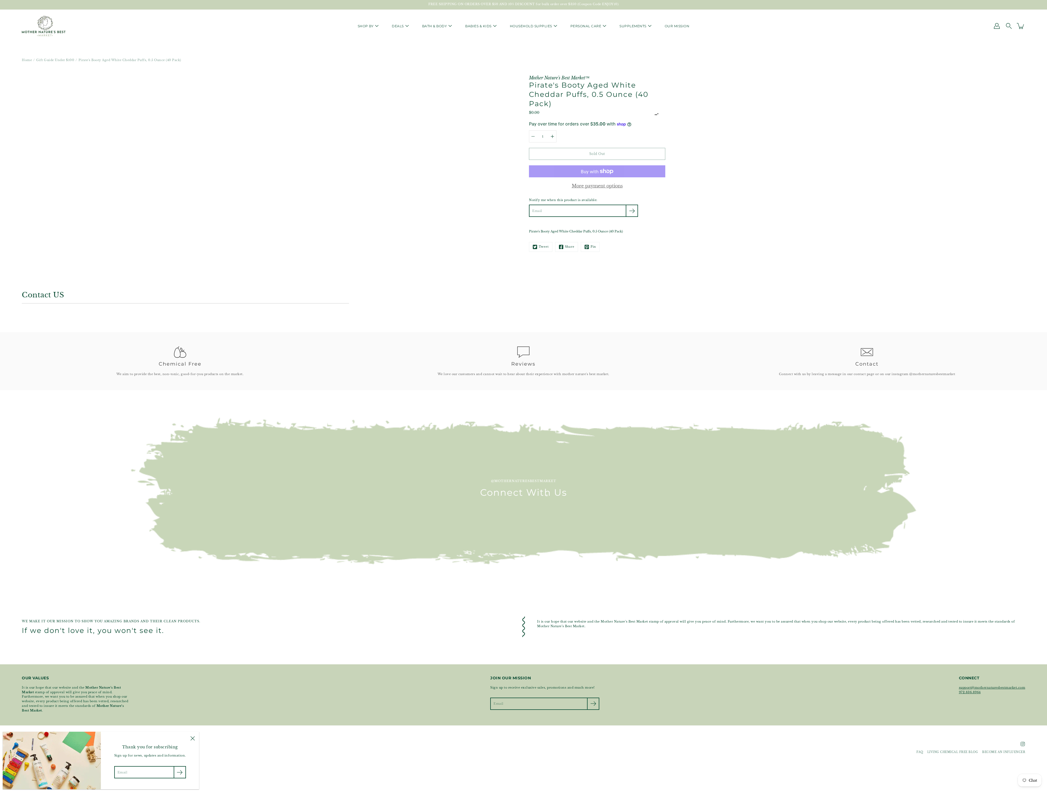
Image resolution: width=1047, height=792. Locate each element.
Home (27, 60)
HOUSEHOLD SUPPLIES (531, 26)
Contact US (43, 295)
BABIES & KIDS (478, 26)
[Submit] (593, 704)
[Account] (996, 26)
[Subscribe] (632, 211)
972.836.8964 (970, 692)
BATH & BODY (434, 26)
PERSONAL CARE (585, 26)
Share (569, 247)
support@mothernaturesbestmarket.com (992, 687)
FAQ (919, 752)
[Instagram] (1022, 744)
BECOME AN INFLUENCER (1003, 752)
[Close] (192, 738)
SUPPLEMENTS (632, 26)
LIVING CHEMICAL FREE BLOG (952, 752)
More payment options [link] (597, 186)
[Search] (1008, 26)
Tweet (544, 247)
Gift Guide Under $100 (55, 60)
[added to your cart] (1020, 26)
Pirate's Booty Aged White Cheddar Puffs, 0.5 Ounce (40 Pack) (576, 231)
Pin (593, 247)
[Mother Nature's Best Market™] (43, 26)
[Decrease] (533, 136)
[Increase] (552, 136)
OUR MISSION (677, 26)
